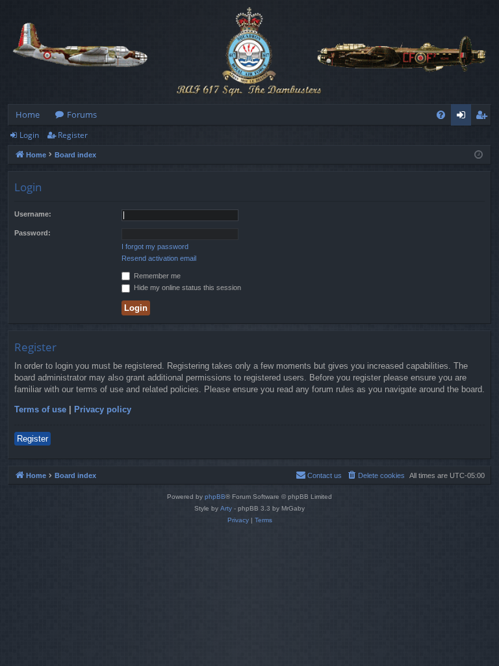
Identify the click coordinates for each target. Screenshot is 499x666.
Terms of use (40, 409)
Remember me (156, 276)
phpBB (215, 496)
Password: (32, 233)
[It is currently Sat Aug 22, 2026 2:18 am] (478, 155)
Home (28, 114)
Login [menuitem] (463, 117)
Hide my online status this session (186, 287)
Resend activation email (159, 258)
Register (73, 134)
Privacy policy (102, 409)
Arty (226, 508)
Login (29, 134)
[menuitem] (441, 115)
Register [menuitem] (484, 117)
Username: (32, 214)
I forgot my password (155, 246)
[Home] (249, 52)
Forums (82, 114)
